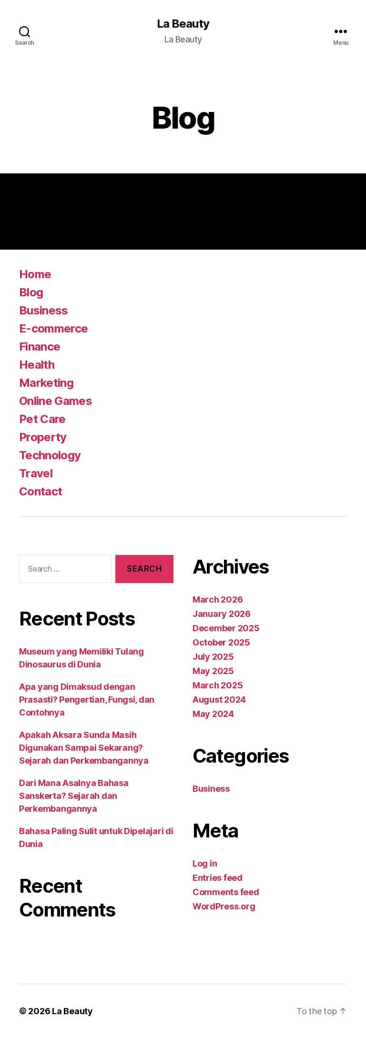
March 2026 (218, 600)
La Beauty (183, 24)
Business (43, 310)
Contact (40, 491)
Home (35, 274)
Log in (205, 863)
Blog (31, 292)
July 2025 (213, 657)
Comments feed (226, 892)
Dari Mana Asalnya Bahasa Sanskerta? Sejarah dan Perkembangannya (74, 796)
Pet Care (42, 419)
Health (36, 365)
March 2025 (218, 685)
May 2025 (213, 671)
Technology (50, 455)
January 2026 (222, 614)
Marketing (46, 383)
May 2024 (213, 714)
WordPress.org (224, 906)
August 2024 (219, 700)
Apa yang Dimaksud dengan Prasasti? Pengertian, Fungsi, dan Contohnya (86, 699)
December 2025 (226, 628)
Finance (39, 346)
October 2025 (221, 642)
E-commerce (53, 328)
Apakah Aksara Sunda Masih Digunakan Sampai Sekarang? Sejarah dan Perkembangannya (84, 748)
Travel (35, 473)
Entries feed (218, 878)
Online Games (55, 401)
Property (43, 437)
